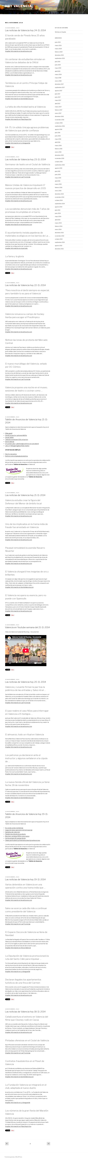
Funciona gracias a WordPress (13, 1157)
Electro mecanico (11, 454)
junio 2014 (58, 213)
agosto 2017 (58, 90)
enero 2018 (58, 81)
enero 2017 (58, 113)
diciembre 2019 (59, 55)
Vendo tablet (9, 437)
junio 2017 (58, 97)
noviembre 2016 (59, 119)
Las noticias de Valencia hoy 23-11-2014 (25, 159)
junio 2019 (58, 65)
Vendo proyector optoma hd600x (16, 435)
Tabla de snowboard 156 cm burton (16, 439)
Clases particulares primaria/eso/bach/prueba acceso (22, 840)
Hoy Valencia (18, 6)
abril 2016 (57, 142)
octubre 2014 (59, 200)
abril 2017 (57, 103)
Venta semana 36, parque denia (15, 838)
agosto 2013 (58, 245)
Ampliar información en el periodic (16, 248)
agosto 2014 (58, 207)
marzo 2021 (58, 45)
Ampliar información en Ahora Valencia (18, 948)
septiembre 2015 (60, 165)
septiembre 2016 (60, 126)
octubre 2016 (59, 123)
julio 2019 (57, 61)
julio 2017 (57, 94)
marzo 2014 (58, 223)
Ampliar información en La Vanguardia (17, 143)
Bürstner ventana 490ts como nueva (17, 836)
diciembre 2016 (59, 116)
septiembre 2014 (60, 203)
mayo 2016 (58, 139)
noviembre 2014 (59, 197)
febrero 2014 (58, 226)
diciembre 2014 (59, 194)
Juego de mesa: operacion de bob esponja (18, 830)
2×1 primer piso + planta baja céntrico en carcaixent (22, 444)
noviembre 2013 (59, 236)
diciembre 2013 (59, 232)
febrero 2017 (58, 110)
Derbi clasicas (9, 441)
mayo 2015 (58, 178)
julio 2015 (57, 171)
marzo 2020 (58, 48)
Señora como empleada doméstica (16, 456)
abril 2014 (57, 219)
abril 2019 (57, 71)
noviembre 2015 (59, 158)
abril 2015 (57, 181)
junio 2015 (58, 174)
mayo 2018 (58, 77)
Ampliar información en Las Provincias (17, 177)
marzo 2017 (58, 106)
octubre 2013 (58, 239)
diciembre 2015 (59, 155)
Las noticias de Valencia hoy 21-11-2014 (25, 495)
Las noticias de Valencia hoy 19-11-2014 (25, 879)
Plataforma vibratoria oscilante (15, 834)
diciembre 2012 (59, 249)
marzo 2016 (58, 145)
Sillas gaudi (8, 433)
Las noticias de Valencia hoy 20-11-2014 (25, 682)
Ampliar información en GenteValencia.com (19, 99)
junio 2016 (58, 136)
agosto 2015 (58, 168)
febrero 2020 (59, 52)
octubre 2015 (59, 161)
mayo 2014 (58, 216)
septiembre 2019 (60, 58)
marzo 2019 (58, 74)
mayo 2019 (58, 68)
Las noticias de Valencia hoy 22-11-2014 (25, 285)
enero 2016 (58, 152)
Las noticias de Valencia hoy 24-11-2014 (25, 30)
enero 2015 (58, 190)
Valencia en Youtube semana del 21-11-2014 (27, 627)
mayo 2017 (58, 100)
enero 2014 (58, 229)
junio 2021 (58, 42)
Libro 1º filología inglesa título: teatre (17, 446)
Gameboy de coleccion (12, 832)
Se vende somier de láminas (14, 828)
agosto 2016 (58, 129)
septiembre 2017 (60, 87)
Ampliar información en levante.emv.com (18, 51)
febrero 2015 (58, 187)
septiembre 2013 (60, 242)
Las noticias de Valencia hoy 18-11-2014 (25, 1011)
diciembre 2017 (59, 84)
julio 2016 (57, 132)
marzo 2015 (58, 184)
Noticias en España (60, 32)
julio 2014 (57, 210)
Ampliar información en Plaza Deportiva (18, 119)
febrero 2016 (58, 148)
